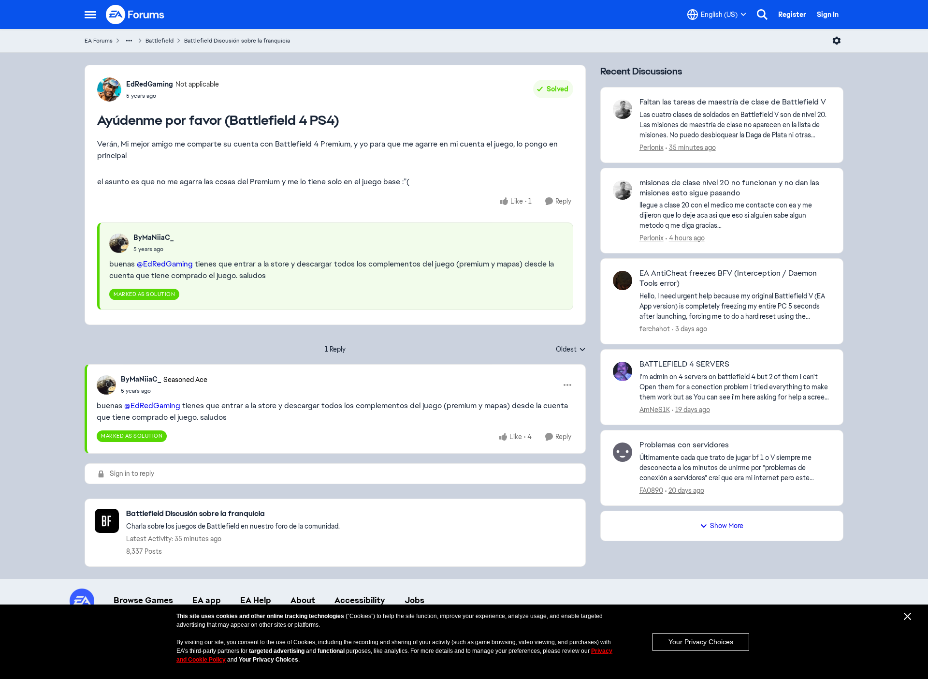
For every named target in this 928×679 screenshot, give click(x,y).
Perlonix (651, 147)
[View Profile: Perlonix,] (622, 109)
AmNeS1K (654, 409)
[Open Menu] (836, 40)
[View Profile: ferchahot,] (622, 280)
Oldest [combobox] (571, 349)
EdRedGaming (149, 84)
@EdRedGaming (165, 264)
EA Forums (99, 40)
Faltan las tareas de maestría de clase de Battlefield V (732, 102)
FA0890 (651, 490)
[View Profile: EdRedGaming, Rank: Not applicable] (109, 89)
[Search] (762, 14)
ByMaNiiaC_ (153, 237)
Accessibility (359, 600)
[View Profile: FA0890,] (622, 452)
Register (792, 14)
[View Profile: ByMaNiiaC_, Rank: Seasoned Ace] (106, 385)
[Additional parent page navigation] (129, 40)
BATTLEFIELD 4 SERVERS (684, 364)
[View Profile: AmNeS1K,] (622, 371)
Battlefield (159, 40)
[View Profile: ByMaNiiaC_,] (119, 243)
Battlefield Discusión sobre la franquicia (237, 40)
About (302, 600)
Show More (726, 525)
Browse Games (143, 600)
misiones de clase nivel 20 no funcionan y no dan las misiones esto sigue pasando (729, 188)
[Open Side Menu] (90, 14)
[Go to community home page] (135, 14)
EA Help (255, 600)
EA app (206, 600)
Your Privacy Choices (700, 642)
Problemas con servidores (684, 445)
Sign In (828, 14)
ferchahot (654, 329)
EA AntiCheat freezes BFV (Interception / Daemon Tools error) (728, 278)
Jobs (414, 600)
